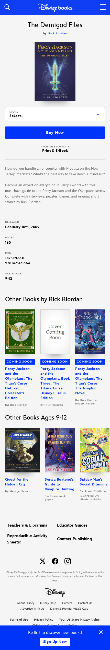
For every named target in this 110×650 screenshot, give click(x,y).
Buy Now (55, 132)
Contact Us (85, 603)
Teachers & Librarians (27, 525)
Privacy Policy (43, 620)
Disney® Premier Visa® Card (69, 609)
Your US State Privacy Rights (79, 620)
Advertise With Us (32, 609)
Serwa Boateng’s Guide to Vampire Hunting (59, 484)
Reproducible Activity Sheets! (27, 539)
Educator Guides (72, 525)
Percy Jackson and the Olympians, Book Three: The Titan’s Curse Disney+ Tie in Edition (55, 383)
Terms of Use (19, 620)
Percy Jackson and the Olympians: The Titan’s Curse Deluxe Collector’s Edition (19, 383)
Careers (67, 603)
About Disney (25, 603)
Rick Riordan (57, 33)
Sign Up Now (55, 642)
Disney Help (48, 603)
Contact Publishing (74, 539)
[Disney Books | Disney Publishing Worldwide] (55, 7)
